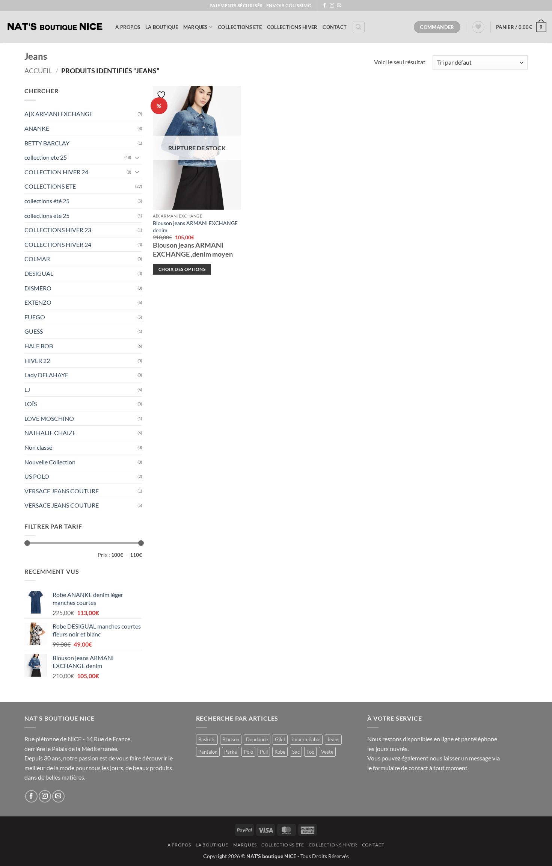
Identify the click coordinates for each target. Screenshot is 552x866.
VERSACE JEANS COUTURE (61, 490)
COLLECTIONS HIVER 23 (57, 229)
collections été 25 (46, 200)
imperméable (306, 739)
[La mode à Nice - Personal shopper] (55, 27)
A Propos (127, 27)
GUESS (33, 331)
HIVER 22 (37, 360)
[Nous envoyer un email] (339, 5)
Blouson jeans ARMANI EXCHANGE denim (195, 226)
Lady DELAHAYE (46, 374)
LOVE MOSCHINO (49, 418)
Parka (230, 752)
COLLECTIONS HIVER (292, 27)
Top (310, 752)
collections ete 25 (46, 215)
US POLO (36, 476)
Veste (327, 752)
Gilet (280, 739)
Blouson (230, 739)
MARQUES (195, 27)
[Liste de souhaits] (478, 27)
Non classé (38, 447)
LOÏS (30, 403)
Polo (248, 752)
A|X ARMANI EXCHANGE (58, 113)
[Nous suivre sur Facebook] (324, 5)
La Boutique (161, 27)
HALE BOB (38, 345)
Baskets (207, 739)
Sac (296, 752)
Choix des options (181, 269)
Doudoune (257, 739)
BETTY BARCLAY (46, 143)
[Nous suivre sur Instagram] (332, 5)
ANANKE (36, 128)
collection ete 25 (45, 157)
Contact (335, 27)
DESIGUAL (38, 273)
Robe (279, 752)
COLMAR (37, 258)
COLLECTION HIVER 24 (56, 171)
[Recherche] (359, 27)
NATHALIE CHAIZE (50, 432)
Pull (264, 752)
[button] (521, 27)
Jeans (333, 739)
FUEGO (34, 316)
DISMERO (37, 288)
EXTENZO (37, 302)
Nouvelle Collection (49, 461)
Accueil (38, 70)
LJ (27, 389)
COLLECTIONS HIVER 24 (57, 244)
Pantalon (207, 752)
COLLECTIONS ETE (240, 27)
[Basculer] (137, 157)
